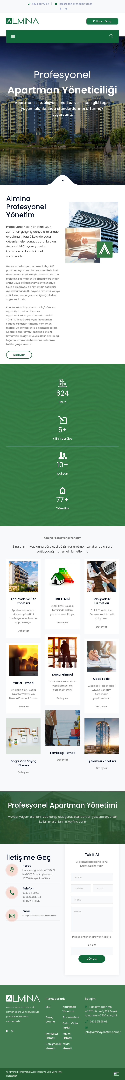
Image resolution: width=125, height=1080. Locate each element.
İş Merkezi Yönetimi (102, 761)
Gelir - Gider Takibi (70, 1025)
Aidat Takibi (101, 679)
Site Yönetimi (70, 1017)
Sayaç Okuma (50, 1019)
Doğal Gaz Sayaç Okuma (23, 763)
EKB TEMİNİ (62, 599)
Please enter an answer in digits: (91, 936)
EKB (48, 1007)
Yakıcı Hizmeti (23, 683)
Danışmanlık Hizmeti (53, 1046)
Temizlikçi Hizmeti (63, 753)
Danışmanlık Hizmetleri (102, 601)
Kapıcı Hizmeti (62, 674)
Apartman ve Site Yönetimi (23, 601)
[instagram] (12, 1031)
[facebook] (7, 1031)
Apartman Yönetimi (69, 1009)
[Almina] (22, 20)
